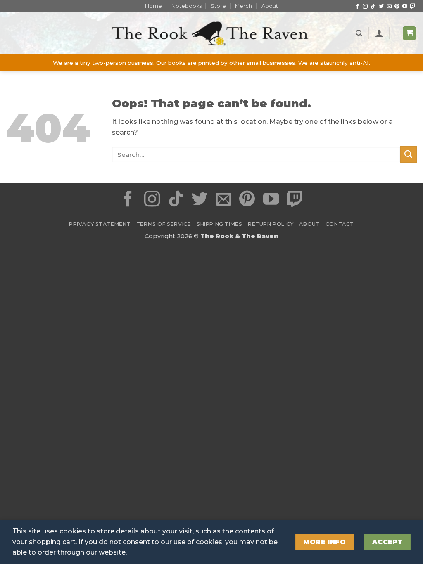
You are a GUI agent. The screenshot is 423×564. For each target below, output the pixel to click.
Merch (243, 6)
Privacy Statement (100, 224)
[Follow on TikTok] (373, 6)
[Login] (379, 33)
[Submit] (408, 154)
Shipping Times (219, 224)
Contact (340, 224)
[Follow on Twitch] (412, 6)
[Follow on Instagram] (365, 6)
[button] (359, 33)
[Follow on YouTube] (404, 6)
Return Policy (271, 224)
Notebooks (186, 6)
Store (218, 6)
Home (153, 6)
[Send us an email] (389, 6)
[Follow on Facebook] (357, 6)
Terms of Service (163, 224)
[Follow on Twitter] (381, 6)
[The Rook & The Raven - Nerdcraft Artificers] (211, 33)
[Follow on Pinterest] (396, 6)
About (269, 6)
